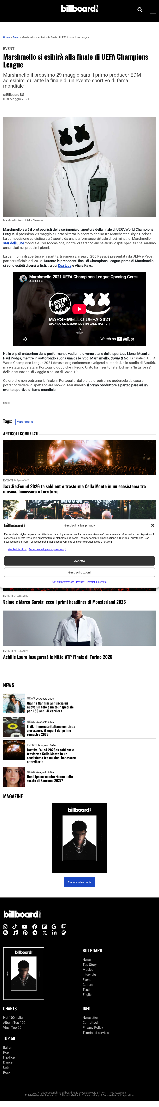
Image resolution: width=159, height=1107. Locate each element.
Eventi (9, 49)
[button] (153, 525)
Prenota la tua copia (79, 882)
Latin (7, 1067)
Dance (7, 1062)
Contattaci (90, 1023)
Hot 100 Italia (13, 1018)
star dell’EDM (13, 243)
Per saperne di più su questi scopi (47, 549)
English (88, 995)
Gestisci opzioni (79, 572)
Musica (88, 970)
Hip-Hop (9, 1057)
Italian (7, 1047)
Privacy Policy (93, 1028)
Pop (6, 1052)
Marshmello (25, 422)
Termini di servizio (96, 1033)
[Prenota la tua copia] (79, 838)
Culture (88, 985)
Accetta (79, 561)
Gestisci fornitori (17, 549)
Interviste (89, 975)
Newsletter (90, 1018)
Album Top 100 (14, 1023)
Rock (6, 1072)
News (31, 698)
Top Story (90, 965)
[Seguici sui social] (5, 927)
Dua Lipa (64, 265)
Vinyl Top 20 (12, 1028)
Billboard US (15, 95)
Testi (86, 990)
